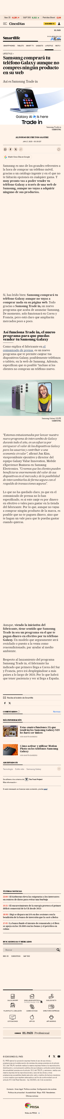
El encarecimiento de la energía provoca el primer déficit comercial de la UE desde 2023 (32, 907)
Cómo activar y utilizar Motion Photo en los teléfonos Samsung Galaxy (39, 749)
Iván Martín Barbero (28, 737)
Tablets (20, 46)
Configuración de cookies (46, 1089)
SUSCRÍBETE (50, 24)
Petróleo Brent (49, 18)
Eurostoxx (15, 956)
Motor (58, 46)
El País (57, 30)
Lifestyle (49, 46)
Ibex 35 (7, 18)
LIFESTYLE (7, 54)
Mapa (39, 1092)
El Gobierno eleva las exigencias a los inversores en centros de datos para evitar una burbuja (31, 898)
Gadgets (39, 46)
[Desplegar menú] (5, 24)
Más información (9, 782)
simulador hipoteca (32, 1000)
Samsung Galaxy (33, 769)
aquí (45, 789)
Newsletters (50, 1092)
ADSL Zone (54, 38)
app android (51, 1021)
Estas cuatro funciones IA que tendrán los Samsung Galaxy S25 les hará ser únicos (40, 730)
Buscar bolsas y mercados (17, 942)
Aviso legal (19, 1089)
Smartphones (9, 46)
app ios (32, 1021)
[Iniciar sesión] (59, 23)
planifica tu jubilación (13, 1011)
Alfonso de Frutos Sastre (32, 137)
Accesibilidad (31, 1092)
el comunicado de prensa (24, 348)
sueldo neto (51, 1000)
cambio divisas (32, 1011)
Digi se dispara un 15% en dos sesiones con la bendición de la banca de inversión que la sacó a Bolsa (30, 916)
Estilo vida (19, 769)
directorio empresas (51, 1011)
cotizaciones (13, 1021)
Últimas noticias (12, 891)
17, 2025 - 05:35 (32, 142)
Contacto (10, 1089)
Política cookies (30, 1089)
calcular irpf (12, 1000)
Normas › (57, 712)
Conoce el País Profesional (32, 1033)
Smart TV (30, 46)
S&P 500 (27, 18)
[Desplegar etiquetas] (59, 769)
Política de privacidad (16, 1092)
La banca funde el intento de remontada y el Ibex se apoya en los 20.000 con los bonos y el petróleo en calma (31, 926)
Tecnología (8, 769)
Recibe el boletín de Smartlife (20, 698)
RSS (43, 1092)
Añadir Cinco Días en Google (19, 157)
